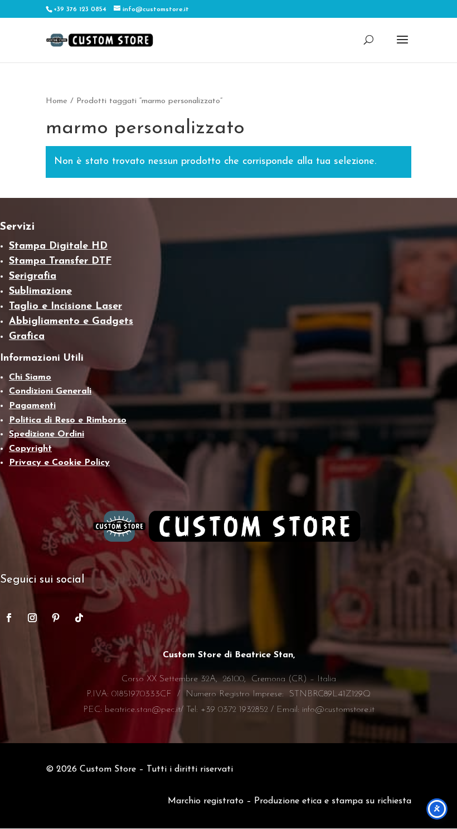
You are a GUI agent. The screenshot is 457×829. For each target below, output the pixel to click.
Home (56, 101)
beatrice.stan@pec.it (143, 709)
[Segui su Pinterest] (56, 618)
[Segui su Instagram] (32, 618)
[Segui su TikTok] (79, 618)
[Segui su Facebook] (9, 618)
